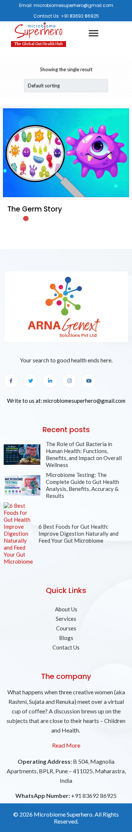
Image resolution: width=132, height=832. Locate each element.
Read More (66, 745)
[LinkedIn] (50, 380)
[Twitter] (30, 380)
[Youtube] (88, 380)
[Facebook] (11, 380)
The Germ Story (34, 209)
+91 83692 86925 (80, 16)
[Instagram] (69, 380)
